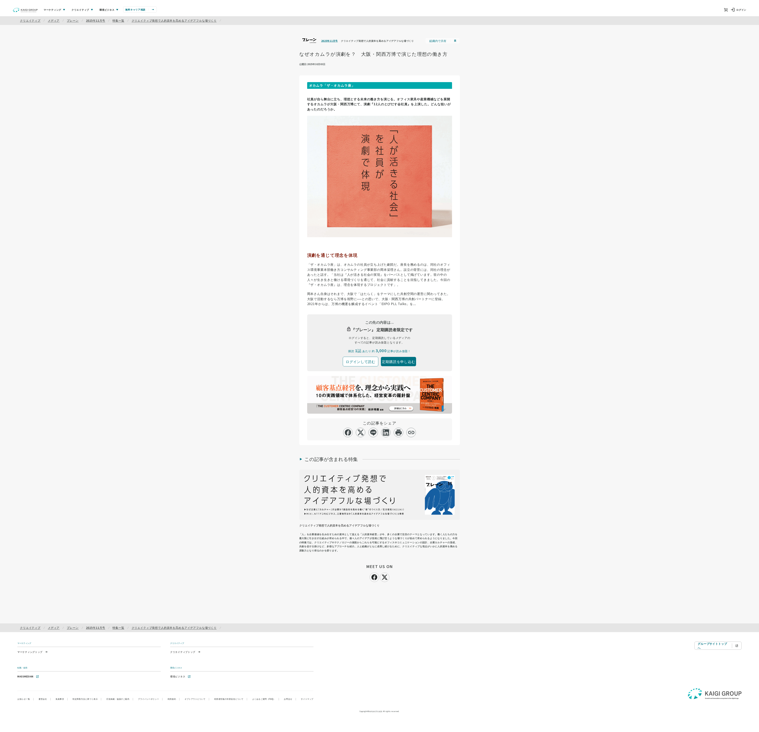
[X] (385, 576)
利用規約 (174, 698)
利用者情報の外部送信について (230, 698)
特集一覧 (118, 20)
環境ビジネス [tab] (106, 9)
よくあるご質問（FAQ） (265, 698)
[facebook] (348, 432)
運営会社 (45, 698)
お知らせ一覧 (25, 698)
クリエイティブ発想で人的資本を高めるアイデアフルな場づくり (174, 20)
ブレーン (72, 20)
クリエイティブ (30, 20)
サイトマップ (307, 698)
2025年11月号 (95, 20)
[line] (373, 432)
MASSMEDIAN (25, 676)
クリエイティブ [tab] (80, 9)
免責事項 (62, 698)
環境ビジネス (177, 676)
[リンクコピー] (411, 432)
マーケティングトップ (29, 651)
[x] (360, 432)
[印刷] (398, 432)
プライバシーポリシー (150, 698)
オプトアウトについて (197, 698)
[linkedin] (385, 432)
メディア (53, 20)
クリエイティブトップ (182, 651)
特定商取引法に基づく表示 (87, 698)
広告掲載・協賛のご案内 (119, 698)
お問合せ (290, 698)
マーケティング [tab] (52, 9)
